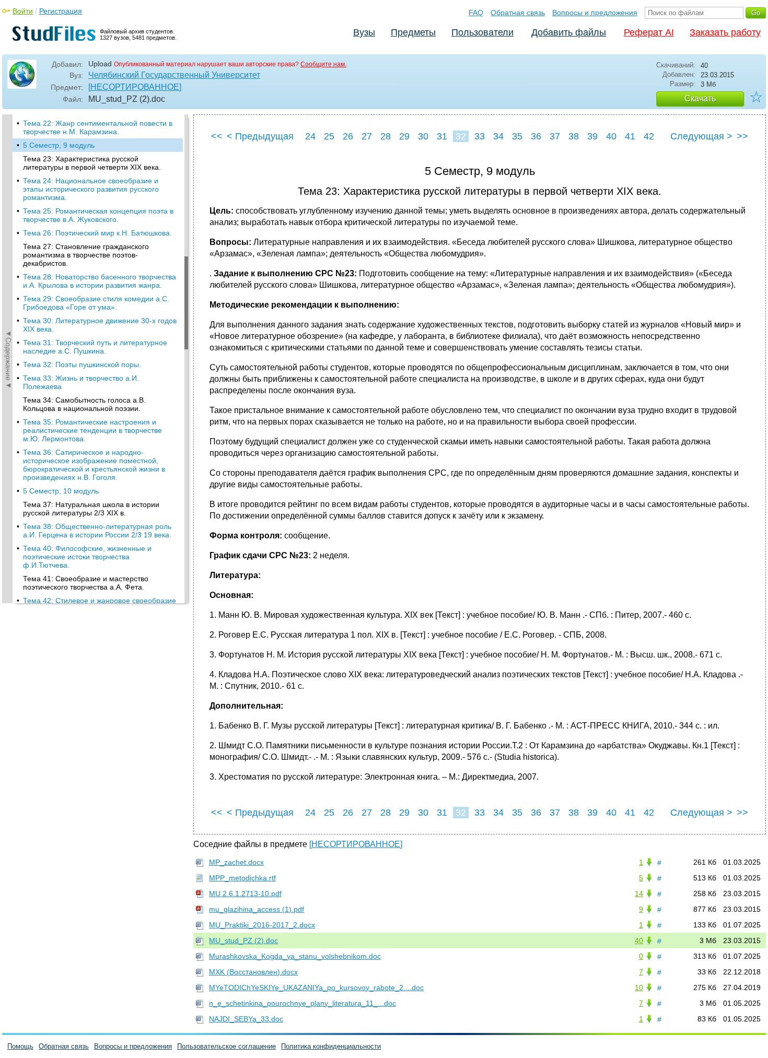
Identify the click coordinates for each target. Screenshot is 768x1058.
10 (639, 987)
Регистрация (60, 11)
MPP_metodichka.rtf (242, 878)
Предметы (413, 32)
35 (517, 136)
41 (630, 136)
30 (423, 136)
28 (385, 136)
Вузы (364, 32)
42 (649, 136)
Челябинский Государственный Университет (174, 74)
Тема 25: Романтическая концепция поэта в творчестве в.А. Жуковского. (98, 215)
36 (536, 136)
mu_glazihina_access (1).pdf (256, 909)
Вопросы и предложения (594, 12)
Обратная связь (518, 12)
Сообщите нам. (323, 64)
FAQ (476, 12)
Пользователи (482, 32)
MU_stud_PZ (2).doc (243, 940)
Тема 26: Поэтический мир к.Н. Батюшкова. (97, 233)
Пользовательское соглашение (226, 1046)
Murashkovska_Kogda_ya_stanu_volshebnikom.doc (295, 956)
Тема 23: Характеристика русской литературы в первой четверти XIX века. (92, 163)
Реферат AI (649, 32)
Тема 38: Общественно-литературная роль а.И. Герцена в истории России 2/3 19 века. (97, 530)
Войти (23, 11)
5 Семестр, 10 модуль (61, 491)
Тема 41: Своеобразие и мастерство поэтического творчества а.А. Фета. (85, 582)
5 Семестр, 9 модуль (59, 145)
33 (479, 136)
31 (442, 136)
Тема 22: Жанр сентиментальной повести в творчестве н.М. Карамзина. (97, 127)
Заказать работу (725, 32)
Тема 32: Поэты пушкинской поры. (82, 364)
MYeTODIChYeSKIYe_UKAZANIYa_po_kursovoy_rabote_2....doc (316, 987)
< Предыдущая (260, 136)
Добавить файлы (568, 32)
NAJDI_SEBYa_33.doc (246, 1019)
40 (611, 136)
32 (461, 136)
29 (404, 136)
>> (742, 136)
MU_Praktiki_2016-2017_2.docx (262, 925)
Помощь (20, 1046)
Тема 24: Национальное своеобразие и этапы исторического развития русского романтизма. (91, 189)
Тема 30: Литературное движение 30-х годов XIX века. (100, 324)
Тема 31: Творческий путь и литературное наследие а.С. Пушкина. (95, 346)
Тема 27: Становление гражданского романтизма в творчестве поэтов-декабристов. (86, 254)
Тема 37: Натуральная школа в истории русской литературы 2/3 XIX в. (91, 508)
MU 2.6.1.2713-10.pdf (245, 893)
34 (498, 136)
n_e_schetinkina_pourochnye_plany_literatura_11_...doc (302, 1003)
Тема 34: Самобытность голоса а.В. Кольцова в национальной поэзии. (84, 404)
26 (348, 136)
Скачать (700, 98)
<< (217, 136)
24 (310, 136)
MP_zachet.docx (236, 862)
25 (329, 136)
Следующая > (701, 136)
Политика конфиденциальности (331, 1046)
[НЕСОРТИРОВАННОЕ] (134, 87)
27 (367, 136)
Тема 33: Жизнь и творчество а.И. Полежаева (81, 382)
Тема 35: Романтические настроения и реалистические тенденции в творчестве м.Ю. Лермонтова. (92, 430)
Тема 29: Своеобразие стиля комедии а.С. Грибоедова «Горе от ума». (96, 303)
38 (573, 136)
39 (592, 136)
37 (555, 136)
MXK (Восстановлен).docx (253, 972)
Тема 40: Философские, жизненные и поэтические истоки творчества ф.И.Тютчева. (87, 556)
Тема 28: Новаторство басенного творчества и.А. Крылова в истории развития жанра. (99, 281)
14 (639, 893)
